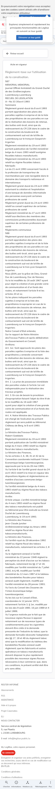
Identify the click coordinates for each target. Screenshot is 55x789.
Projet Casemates (9, 711)
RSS (3, 696)
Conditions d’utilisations (11, 777)
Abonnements (7, 690)
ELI (2, 716)
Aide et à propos (8, 705)
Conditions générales (10, 771)
